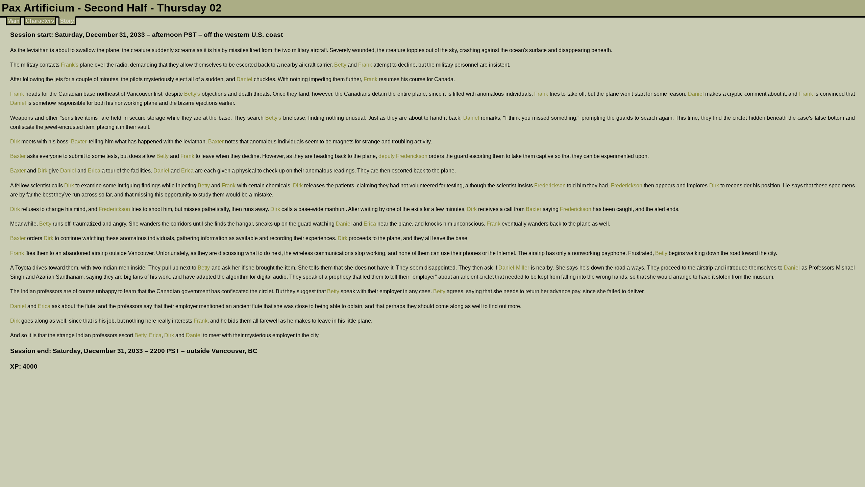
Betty (340, 65)
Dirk (15, 141)
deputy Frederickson (402, 156)
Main (13, 21)
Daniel (244, 79)
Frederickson (550, 185)
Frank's (69, 65)
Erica (94, 170)
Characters (40, 21)
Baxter (78, 141)
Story (67, 21)
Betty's (192, 94)
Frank (365, 65)
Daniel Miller (513, 268)
